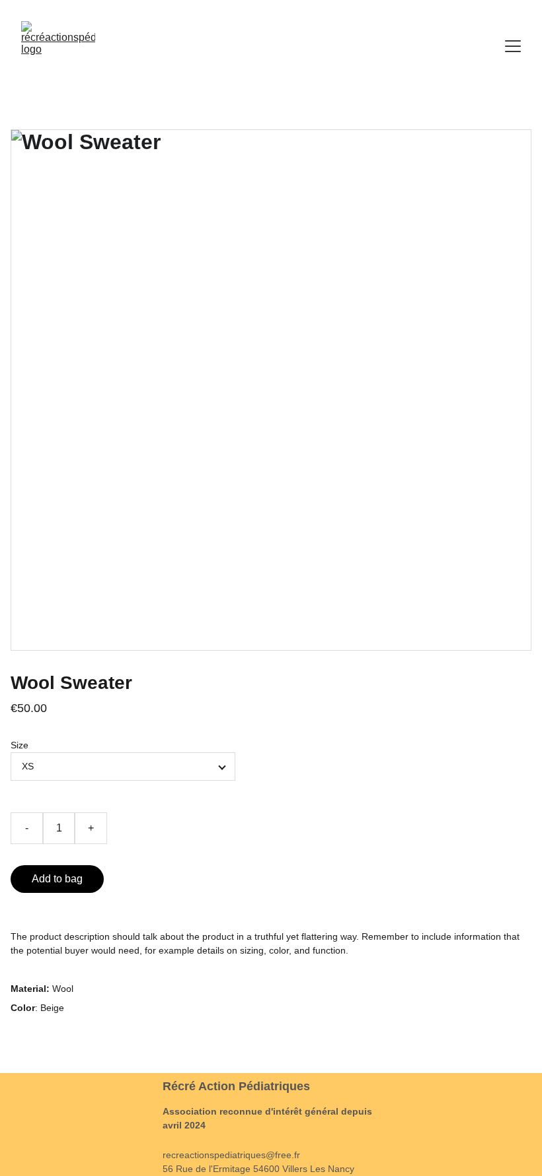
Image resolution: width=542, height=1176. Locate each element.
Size (19, 745)
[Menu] (513, 46)
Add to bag (57, 878)
